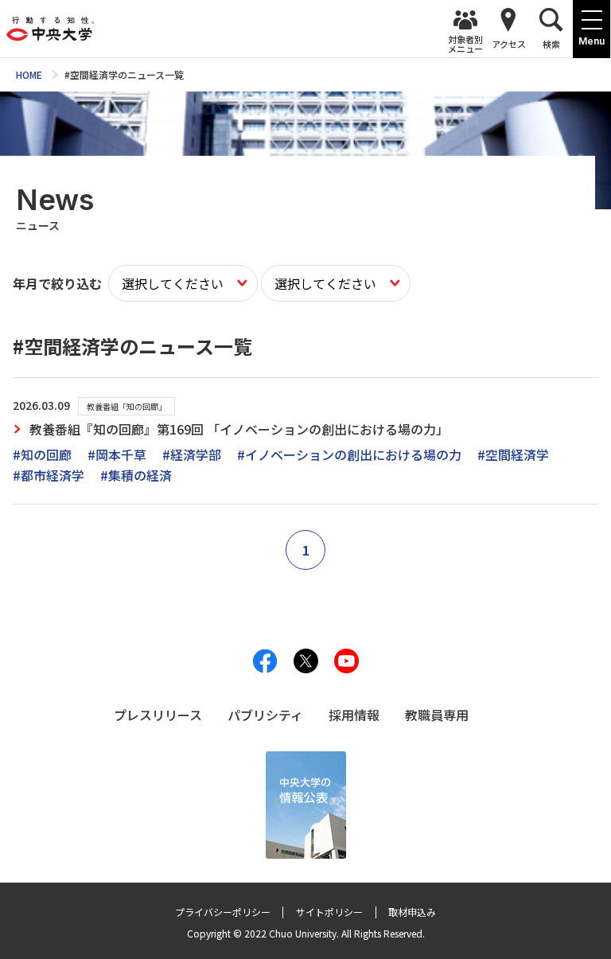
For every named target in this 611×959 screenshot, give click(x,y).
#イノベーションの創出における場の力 (349, 454)
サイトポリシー (329, 911)
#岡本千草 (117, 454)
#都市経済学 (48, 475)
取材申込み (412, 911)
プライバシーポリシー (222, 911)
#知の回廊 (42, 454)
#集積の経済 (136, 475)
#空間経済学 (513, 454)
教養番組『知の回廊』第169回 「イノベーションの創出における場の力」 (239, 429)
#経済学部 (191, 454)
